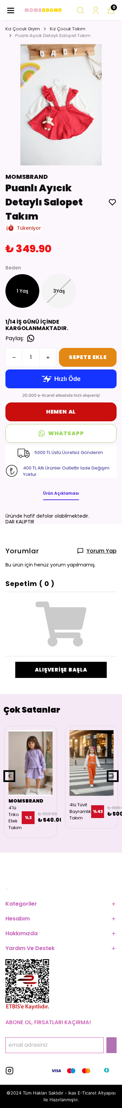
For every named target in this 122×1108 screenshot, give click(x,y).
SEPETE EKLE (88, 357)
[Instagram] (9, 1071)
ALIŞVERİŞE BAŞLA (61, 669)
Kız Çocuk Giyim (22, 29)
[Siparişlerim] (96, 10)
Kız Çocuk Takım (67, 29)
